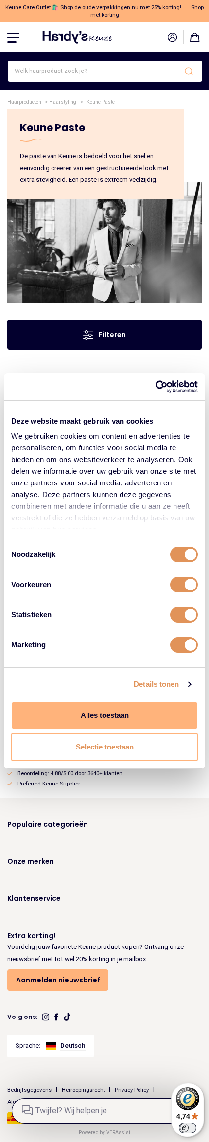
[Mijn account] (172, 37)
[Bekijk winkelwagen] (195, 37)
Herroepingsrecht (83, 1089)
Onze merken (30, 861)
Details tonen (156, 684)
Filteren (111, 334)
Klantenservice (34, 898)
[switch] (184, 584)
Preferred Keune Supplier (48, 783)
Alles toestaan (105, 715)
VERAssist (118, 1132)
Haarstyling (62, 102)
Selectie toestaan (105, 747)
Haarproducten (24, 102)
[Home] (77, 36)
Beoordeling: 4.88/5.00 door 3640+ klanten (69, 773)
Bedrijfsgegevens (29, 1089)
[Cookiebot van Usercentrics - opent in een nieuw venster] (155, 386)
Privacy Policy (132, 1089)
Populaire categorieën (47, 824)
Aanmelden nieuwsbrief (58, 980)
